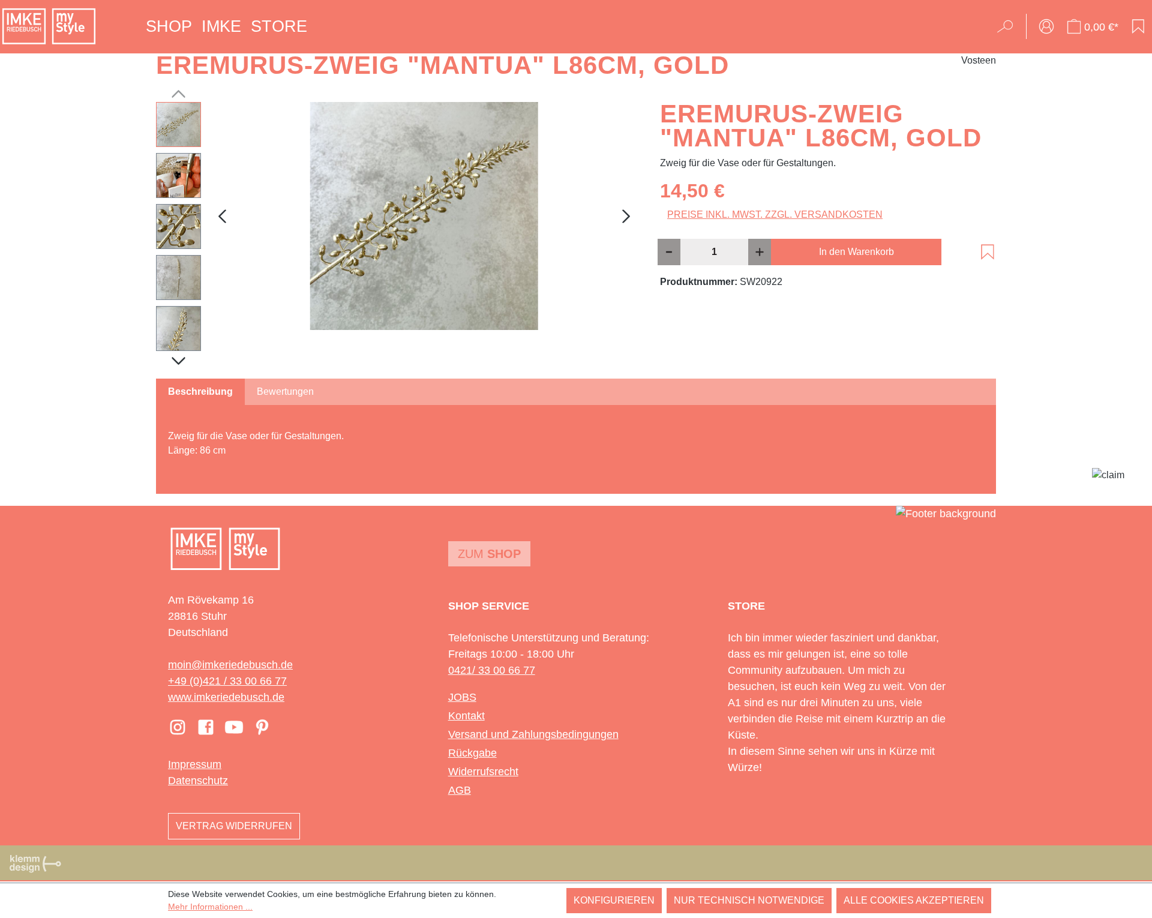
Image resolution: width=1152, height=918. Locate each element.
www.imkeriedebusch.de (226, 697)
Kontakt (466, 716)
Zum (489, 553)
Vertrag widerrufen (234, 826)
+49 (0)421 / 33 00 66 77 (227, 681)
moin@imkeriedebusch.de (230, 665)
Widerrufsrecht (483, 772)
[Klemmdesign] (35, 863)
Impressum (194, 764)
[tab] (200, 392)
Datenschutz (198, 781)
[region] (396, 229)
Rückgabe (472, 753)
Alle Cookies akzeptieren (914, 900)
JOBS (462, 697)
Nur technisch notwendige (749, 900)
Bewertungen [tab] (285, 391)
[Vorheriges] (222, 215)
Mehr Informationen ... (210, 906)
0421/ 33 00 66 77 (491, 670)
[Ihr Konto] (1046, 26)
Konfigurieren (614, 900)
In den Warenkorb (856, 252)
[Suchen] (1009, 26)
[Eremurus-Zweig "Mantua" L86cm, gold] (424, 216)
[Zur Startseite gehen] (49, 26)
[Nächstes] (626, 215)
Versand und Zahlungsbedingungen (533, 734)
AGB (459, 790)
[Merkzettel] (1138, 26)
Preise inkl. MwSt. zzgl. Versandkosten (775, 214)
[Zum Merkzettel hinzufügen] (987, 252)
